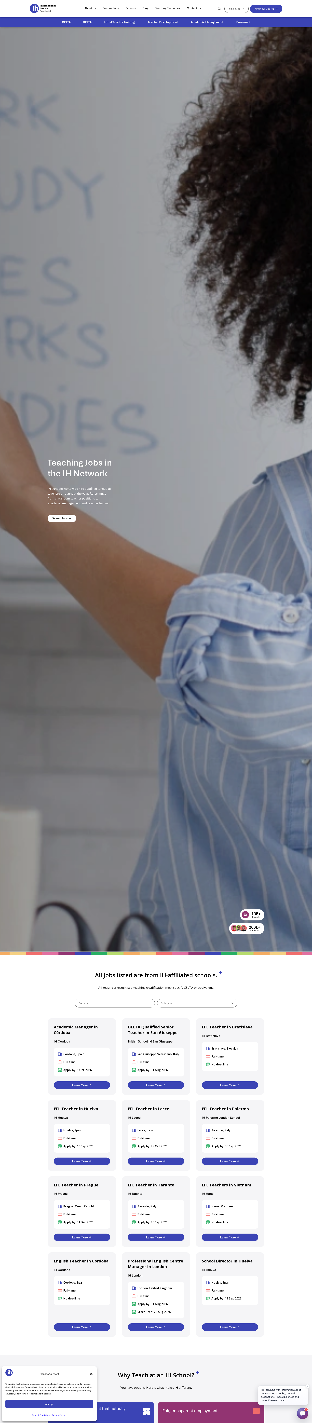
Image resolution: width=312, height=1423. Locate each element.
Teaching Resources (167, 8)
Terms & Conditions (41, 1415)
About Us (90, 8)
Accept (49, 1404)
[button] (91, 1374)
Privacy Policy (58, 1415)
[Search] (219, 8)
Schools (131, 8)
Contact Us (194, 8)
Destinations (111, 8)
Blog (145, 8)
